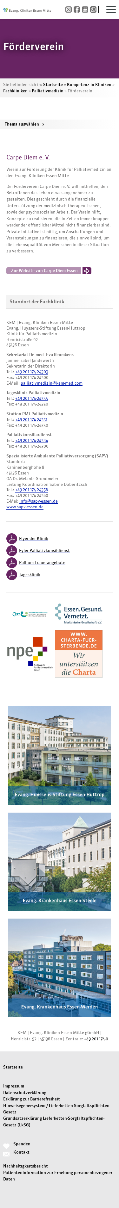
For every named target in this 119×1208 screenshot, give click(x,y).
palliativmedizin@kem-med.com (52, 383)
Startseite (53, 84)
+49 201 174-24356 (31, 489)
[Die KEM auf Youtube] (86, 9)
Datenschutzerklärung (24, 1092)
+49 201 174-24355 (31, 398)
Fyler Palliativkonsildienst (44, 550)
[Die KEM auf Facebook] (78, 9)
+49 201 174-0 (96, 1039)
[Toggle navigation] (111, 9)
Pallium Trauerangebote (42, 562)
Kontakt (21, 1152)
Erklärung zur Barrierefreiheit (31, 1099)
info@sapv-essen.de (38, 501)
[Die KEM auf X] (94, 9)
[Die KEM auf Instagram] (69, 9)
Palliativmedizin (47, 91)
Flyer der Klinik (33, 538)
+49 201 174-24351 (31, 419)
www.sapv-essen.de (24, 507)
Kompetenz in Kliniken (89, 84)
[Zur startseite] (27, 9)
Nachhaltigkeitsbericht (25, 1166)
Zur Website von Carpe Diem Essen (44, 270)
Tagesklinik (29, 574)
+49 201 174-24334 (31, 440)
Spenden (21, 1144)
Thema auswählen (24, 124)
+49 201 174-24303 (31, 372)
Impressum (13, 1086)
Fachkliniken (15, 91)
